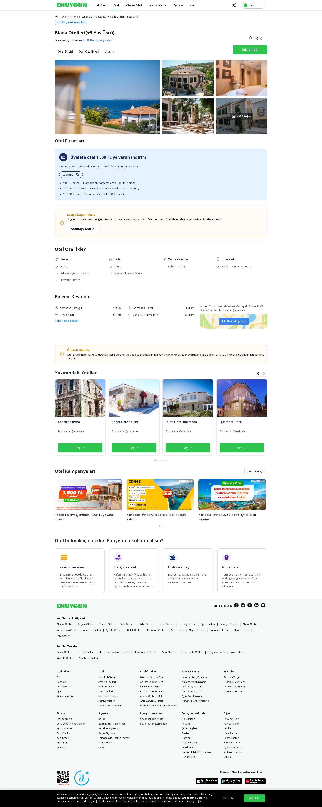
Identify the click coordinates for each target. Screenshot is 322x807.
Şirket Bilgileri (189, 728)
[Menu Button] (192, 5)
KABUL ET (254, 798)
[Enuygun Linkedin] (256, 606)
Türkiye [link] (74, 16)
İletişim (186, 723)
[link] (56, 16)
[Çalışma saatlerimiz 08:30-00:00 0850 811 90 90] (234, 4)
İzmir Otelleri (105, 691)
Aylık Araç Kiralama (192, 696)
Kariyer (186, 737)
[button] (161, 97)
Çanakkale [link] (86, 16)
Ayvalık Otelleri (114, 630)
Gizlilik (227, 757)
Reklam (186, 733)
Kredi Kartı (62, 742)
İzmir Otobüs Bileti (150, 686)
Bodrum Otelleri (107, 686)
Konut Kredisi (64, 728)
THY (59, 677)
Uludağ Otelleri (187, 624)
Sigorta (103, 713)
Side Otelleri (127, 624)
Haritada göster (236, 321)
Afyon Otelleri (241, 630)
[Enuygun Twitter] (249, 606)
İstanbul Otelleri (107, 677)
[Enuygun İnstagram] (243, 606)
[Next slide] (264, 374)
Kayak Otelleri (238, 652)
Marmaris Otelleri (108, 696)
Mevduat (62, 747)
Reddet (84, 801)
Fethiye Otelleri (106, 700)
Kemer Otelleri (107, 624)
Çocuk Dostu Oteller (191, 652)
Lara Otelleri (63, 635)
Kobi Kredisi (63, 737)
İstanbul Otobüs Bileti (152, 677)
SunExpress (63, 686)
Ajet (59, 691)
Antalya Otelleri (107, 682)
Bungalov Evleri (216, 652)
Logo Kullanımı (190, 742)
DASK (101, 747)
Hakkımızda (188, 718)
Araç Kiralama (190, 671)
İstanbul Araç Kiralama (194, 677)
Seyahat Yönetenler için (153, 723)
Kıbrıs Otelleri (166, 624)
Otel (101, 671)
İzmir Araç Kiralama (193, 686)
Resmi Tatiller (231, 737)
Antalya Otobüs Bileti (152, 700)
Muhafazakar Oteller (145, 652)
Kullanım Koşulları (234, 752)
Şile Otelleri (177, 630)
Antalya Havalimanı (234, 686)
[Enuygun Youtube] (263, 606)
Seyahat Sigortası (108, 728)
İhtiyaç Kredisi (64, 718)
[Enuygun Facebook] (236, 606)
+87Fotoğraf (244, 116)
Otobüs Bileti (148, 671)
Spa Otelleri (169, 652)
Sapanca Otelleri (219, 630)
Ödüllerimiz (188, 747)
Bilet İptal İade (232, 742)
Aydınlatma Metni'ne (194, 797)
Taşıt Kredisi (63, 733)
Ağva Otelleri (208, 624)
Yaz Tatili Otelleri (88, 658)
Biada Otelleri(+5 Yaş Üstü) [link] (124, 16)
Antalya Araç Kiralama (194, 691)
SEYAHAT (68, 174)
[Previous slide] (258, 374)
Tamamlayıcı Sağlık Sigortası (114, 737)
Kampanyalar (231, 723)
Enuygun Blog (231, 718)
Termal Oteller (85, 652)
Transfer (229, 671)
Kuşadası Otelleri (156, 630)
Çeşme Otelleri (86, 624)
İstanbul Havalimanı (235, 682)
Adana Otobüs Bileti (151, 696)
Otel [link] (64, 16)
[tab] (65, 51)
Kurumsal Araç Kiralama (195, 700)
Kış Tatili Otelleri (65, 658)
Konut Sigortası (107, 742)
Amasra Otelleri (92, 630)
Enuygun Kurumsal (151, 713)
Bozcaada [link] (101, 16)
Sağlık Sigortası (107, 733)
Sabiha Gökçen (232, 677)
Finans (61, 713)
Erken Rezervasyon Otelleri (113, 652)
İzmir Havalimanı (233, 691)
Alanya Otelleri (65, 624)
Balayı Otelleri (64, 652)
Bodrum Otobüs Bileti (152, 691)
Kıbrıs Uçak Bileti (66, 696)
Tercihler (229, 798)
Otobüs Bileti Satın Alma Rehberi (158, 705)
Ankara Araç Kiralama (194, 682)
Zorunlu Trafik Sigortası (111, 723)
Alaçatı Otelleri (197, 630)
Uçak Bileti (63, 671)
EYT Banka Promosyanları (71, 723)
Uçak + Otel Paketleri (110, 705)
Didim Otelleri (146, 624)
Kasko (101, 718)
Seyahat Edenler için (151, 718)
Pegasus (62, 682)
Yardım (227, 728)
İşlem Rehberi (231, 733)
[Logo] (72, 5)
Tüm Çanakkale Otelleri (72, 22)
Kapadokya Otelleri (67, 630)
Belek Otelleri (134, 630)
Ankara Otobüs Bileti (151, 682)
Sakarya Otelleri (229, 624)
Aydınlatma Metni (233, 747)
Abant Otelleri (250, 624)
